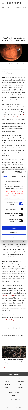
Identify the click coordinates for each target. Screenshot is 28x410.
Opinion (21, 387)
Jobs (4, 404)
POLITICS (7, 379)
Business (21, 381)
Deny (14, 237)
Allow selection (14, 232)
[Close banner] (25, 171)
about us (15, 404)
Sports (7, 387)
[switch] (21, 209)
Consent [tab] (5, 176)
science (3, 335)
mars (22, 335)
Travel (25, 7)
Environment (17, 7)
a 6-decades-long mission (11, 320)
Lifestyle (7, 384)
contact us (22, 404)
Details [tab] (14, 176)
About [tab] (23, 176)
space (7, 335)
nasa (18, 335)
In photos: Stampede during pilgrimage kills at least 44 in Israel (14, 362)
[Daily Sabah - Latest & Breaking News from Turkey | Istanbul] (14, 3)
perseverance (13, 337)
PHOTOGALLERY (9, 367)
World (7, 381)
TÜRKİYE (21, 379)
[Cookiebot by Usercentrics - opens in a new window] (16, 172)
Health (9, 7)
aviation (20, 337)
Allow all (14, 228)
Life (3, 7)
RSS (14, 405)
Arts (21, 384)
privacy (9, 404)
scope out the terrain (8, 295)
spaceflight (13, 335)
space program (5, 337)
